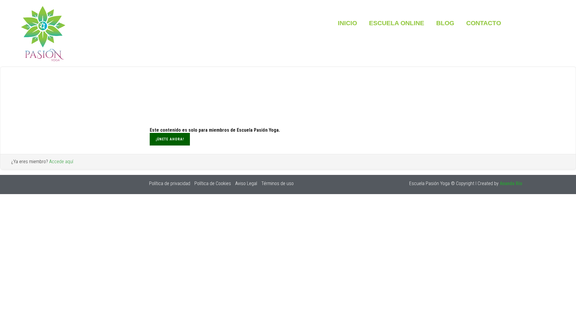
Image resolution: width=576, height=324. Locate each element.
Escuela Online (396, 23)
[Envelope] (56, 184)
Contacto (483, 23)
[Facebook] (41, 184)
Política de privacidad (169, 183)
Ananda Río (511, 183)
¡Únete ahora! (170, 139)
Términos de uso (277, 183)
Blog (445, 23)
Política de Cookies (212, 183)
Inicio (347, 23)
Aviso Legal (246, 183)
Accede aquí (61, 161)
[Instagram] (27, 184)
